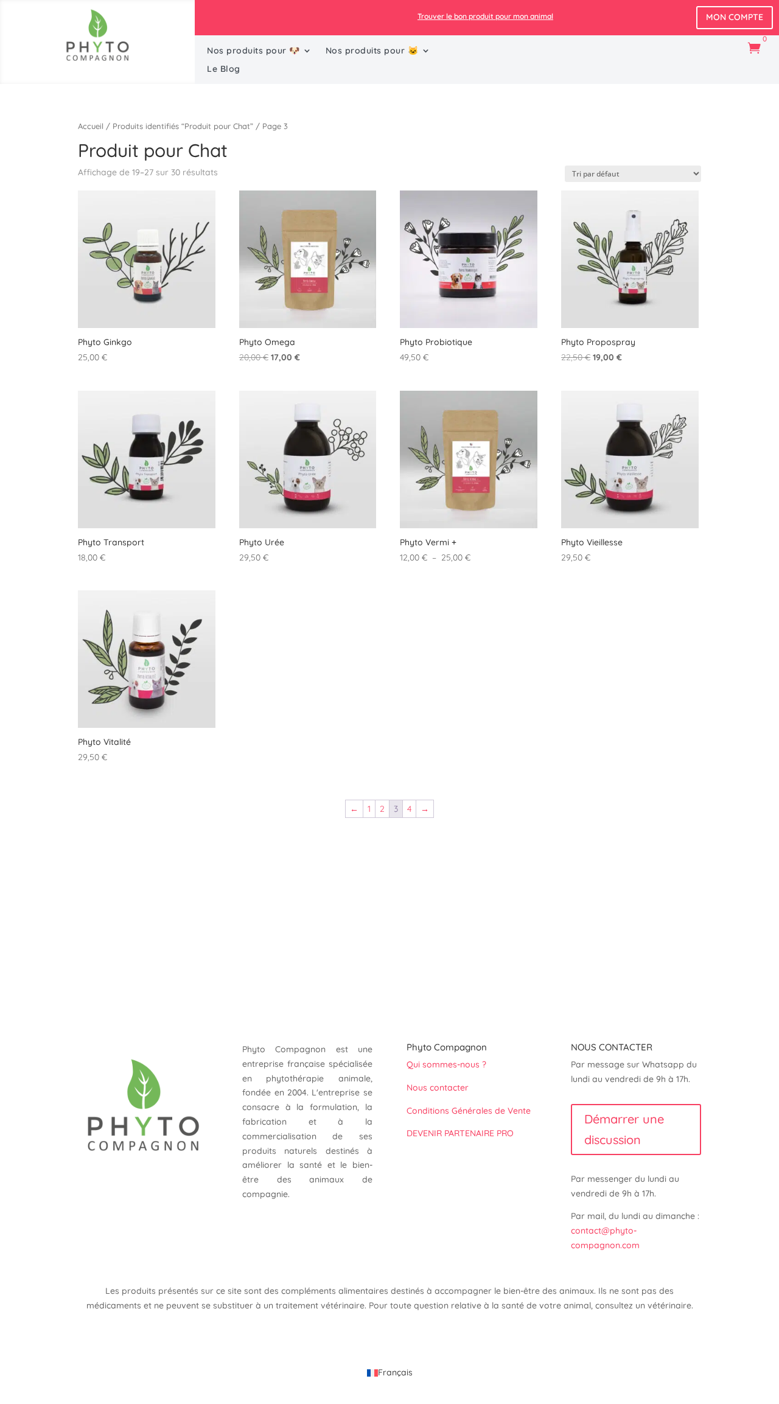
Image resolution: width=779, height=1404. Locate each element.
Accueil (90, 126)
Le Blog (223, 69)
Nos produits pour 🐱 (372, 51)
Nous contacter (439, 1087)
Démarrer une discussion (624, 1129)
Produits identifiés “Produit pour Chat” (183, 126)
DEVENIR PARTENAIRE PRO (460, 1133)
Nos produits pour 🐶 (253, 51)
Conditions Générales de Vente (469, 1110)
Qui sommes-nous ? (446, 1064)
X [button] (767, 12)
